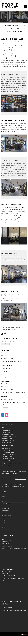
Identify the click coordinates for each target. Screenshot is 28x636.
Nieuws (3, 527)
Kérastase (4, 85)
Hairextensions (5, 510)
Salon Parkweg (5, 501)
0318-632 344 (10, 389)
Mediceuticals (14, 87)
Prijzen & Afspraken (6, 515)
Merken (3, 517)
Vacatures (4, 525)
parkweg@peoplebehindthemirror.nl (15, 361)
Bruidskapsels (5, 508)
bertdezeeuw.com (20, 479)
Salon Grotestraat (6, 503)
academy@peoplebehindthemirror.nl (15, 402)
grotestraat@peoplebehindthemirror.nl (16, 377)
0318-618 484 (10, 374)
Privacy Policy (5, 529)
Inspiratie (4, 520)
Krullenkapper (5, 513)
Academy (4, 522)
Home (8, 31)
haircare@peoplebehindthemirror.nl (15, 392)
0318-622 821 (10, 358)
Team (3, 498)
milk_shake (6, 83)
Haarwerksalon (6, 506)
